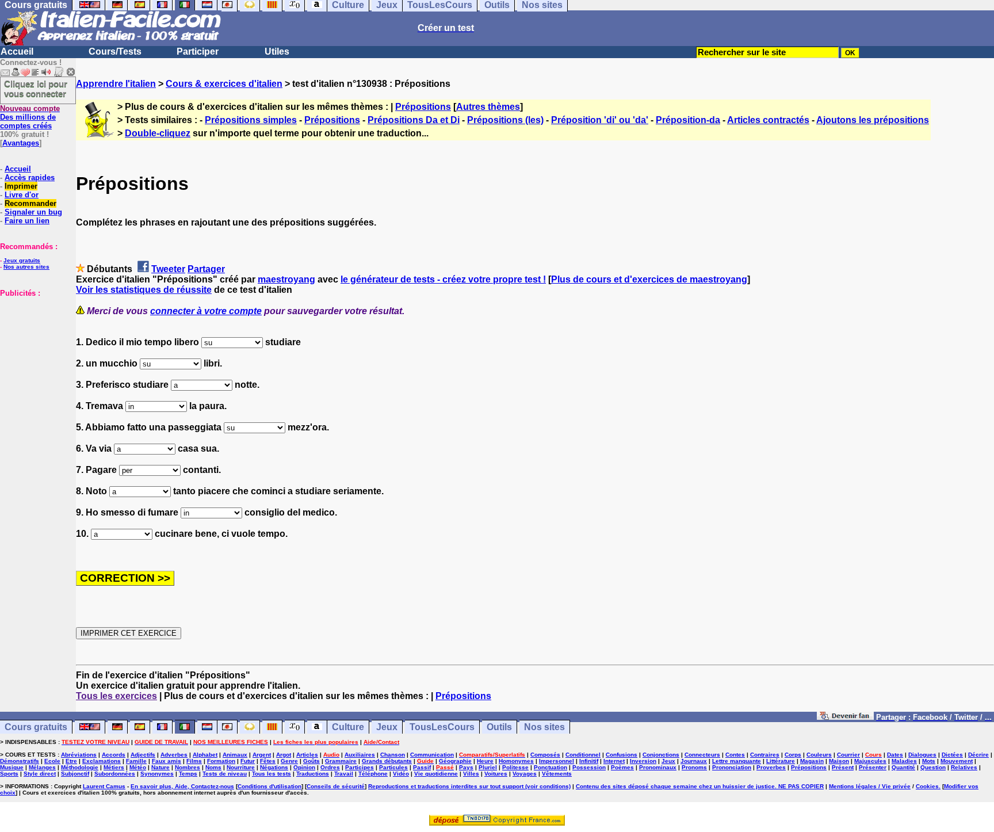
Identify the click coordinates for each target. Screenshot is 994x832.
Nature (160, 767)
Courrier (848, 754)
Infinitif (588, 761)
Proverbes (771, 767)
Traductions (312, 773)
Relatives (964, 767)
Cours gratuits (36, 727)
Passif (422, 767)
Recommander (30, 203)
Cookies (927, 786)
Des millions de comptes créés (30, 117)
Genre (289, 761)
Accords (113, 754)
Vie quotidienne (436, 773)
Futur (247, 761)
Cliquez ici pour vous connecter (35, 88)
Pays (466, 767)
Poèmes (622, 767)
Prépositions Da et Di (414, 120)
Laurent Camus (104, 786)
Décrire (978, 754)
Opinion (304, 767)
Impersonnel (556, 761)
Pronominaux (657, 767)
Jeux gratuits (21, 260)
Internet (614, 761)
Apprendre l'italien (116, 84)
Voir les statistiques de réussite (144, 290)
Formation (221, 761)
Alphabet (205, 754)
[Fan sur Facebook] (845, 717)
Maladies (904, 761)
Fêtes (268, 761)
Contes (735, 754)
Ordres (330, 767)
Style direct (40, 773)
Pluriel (488, 767)
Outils (499, 727)
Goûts (311, 761)
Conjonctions (661, 754)
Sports (9, 773)
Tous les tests (271, 773)
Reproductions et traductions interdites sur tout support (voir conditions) (469, 786)
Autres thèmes (488, 107)
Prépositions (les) (505, 120)
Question (933, 767)
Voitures (495, 773)
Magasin (812, 761)
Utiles (277, 51)
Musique (12, 767)
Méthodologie (79, 767)
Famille (136, 761)
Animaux (235, 754)
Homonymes (516, 761)
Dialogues (922, 754)
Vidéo (401, 773)
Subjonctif (75, 773)
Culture (348, 727)
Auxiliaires (360, 754)
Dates (895, 754)
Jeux (386, 727)
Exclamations (101, 761)
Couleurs (819, 754)
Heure (485, 761)
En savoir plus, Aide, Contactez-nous (182, 786)
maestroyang (286, 279)
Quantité (903, 767)
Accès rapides (30, 177)
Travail (343, 773)
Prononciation (731, 767)
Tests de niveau (224, 773)
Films (194, 761)
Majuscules (870, 761)
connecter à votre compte (206, 311)
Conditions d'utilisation (269, 786)
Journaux (693, 761)
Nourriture (241, 767)
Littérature (780, 761)
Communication (432, 754)
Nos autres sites (26, 267)
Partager (206, 269)
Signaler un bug (33, 212)
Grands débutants (387, 761)
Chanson (392, 754)
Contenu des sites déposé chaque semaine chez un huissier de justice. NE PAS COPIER (700, 786)
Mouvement (957, 761)
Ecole (52, 761)
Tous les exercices (116, 696)
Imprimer (21, 186)
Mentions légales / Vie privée (870, 786)
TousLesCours (442, 727)
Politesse (515, 767)
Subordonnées (114, 773)
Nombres (187, 767)
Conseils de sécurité (336, 786)
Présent (843, 767)
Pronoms (694, 767)
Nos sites (544, 727)
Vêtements (557, 773)
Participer (198, 51)
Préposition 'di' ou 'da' (599, 120)
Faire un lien (27, 220)
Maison (839, 761)
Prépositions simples (251, 120)
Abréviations (79, 754)
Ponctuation (550, 767)
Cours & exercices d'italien (224, 84)
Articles (307, 754)
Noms (213, 767)
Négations (274, 767)
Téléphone (373, 773)
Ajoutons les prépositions (872, 120)
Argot (283, 754)
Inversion (643, 761)
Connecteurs (702, 754)
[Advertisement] (34, 355)
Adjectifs (143, 754)
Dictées (952, 754)
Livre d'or (22, 194)
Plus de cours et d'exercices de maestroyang (649, 279)
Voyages (525, 773)
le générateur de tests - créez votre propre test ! (443, 279)
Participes (359, 767)
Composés (545, 754)
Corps (793, 754)
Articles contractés (768, 120)
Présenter (872, 767)
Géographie (455, 761)
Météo (137, 767)
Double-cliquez (157, 133)
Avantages (20, 143)
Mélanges (42, 767)
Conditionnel (583, 754)
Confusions (621, 754)
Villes (471, 773)
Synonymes (157, 773)
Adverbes (174, 754)
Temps (188, 773)
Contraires (764, 754)
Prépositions (423, 107)
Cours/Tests (115, 51)
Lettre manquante (736, 761)
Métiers (114, 767)
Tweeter (168, 269)
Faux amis (166, 761)
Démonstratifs (19, 761)
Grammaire (341, 761)
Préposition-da (688, 120)
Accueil (17, 51)
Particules (393, 767)
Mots (928, 761)
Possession (589, 767)
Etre (71, 761)
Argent (262, 754)
